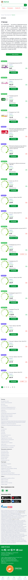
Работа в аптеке (4, 479)
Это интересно (4, 405)
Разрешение (4, 412)
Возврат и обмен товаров (6, 416)
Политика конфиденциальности (8, 407)
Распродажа (10, 8)
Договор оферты (5, 418)
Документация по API (6, 471)
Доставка (3, 404)
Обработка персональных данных (8, 423)
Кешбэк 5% (17, 8)
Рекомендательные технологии (8, 445)
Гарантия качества (5, 441)
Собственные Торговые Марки (8, 473)
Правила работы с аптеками (7, 447)
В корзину (13, 72)
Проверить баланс (5, 455)
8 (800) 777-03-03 (15, 519)
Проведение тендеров (6, 463)
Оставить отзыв (4, 436)
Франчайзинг (4, 465)
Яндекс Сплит (4, 61)
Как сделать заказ (5, 401)
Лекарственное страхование (7, 439)
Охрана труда (4, 484)
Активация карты (5, 452)
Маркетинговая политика (6, 415)
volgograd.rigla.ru (21, 511)
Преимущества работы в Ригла (8, 478)
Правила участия (5, 454)
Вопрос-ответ (4, 458)
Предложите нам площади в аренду (9, 468)
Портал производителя (6, 467)
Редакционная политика (6, 438)
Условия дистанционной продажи (8, 413)
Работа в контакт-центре (6, 482)
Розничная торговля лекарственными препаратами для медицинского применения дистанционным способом (13, 422)
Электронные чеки (5, 460)
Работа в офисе (4, 481)
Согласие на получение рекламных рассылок (11, 425)
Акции (3, 8)
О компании (4, 429)
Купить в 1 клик (13, 237)
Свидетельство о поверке (6, 442)
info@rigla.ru (11, 563)
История (3, 430)
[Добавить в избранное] (8, 63)
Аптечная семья (4, 451)
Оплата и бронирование (6, 402)
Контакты (3, 433)
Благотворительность (6, 435)
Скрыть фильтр (15, 54)
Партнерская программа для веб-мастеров (10, 474)
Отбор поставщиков (5, 470)
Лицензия (3, 410)
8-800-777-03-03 (5, 547)
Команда (3, 432)
